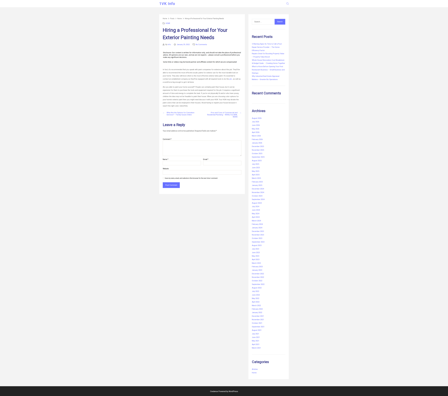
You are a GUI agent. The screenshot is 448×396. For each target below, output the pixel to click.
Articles (255, 369)
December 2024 (258, 189)
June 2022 (256, 295)
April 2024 (255, 217)
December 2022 (258, 274)
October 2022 (257, 281)
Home (168, 23)
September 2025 (258, 157)
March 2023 (256, 263)
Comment (167, 139)
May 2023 (255, 256)
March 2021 (256, 348)
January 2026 (257, 143)
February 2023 (257, 267)
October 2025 (257, 153)
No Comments (201, 44)
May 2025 (255, 171)
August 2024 (257, 203)
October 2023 (257, 238)
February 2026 (257, 139)
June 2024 (256, 210)
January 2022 (257, 312)
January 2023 (257, 270)
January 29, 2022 (183, 44)
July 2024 (255, 206)
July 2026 (255, 122)
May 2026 (255, 129)
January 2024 (257, 228)
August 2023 (257, 245)
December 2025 (258, 146)
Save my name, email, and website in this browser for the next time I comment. (191, 178)
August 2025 (257, 161)
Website (166, 169)
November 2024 (258, 192)
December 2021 (258, 316)
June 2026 (256, 125)
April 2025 (255, 175)
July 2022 (255, 291)
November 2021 (258, 320)
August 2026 (257, 118)
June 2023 (256, 252)
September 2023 (258, 242)
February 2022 (257, 309)
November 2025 (258, 150)
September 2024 (258, 199)
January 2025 (257, 185)
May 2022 (255, 298)
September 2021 (258, 327)
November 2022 (258, 277)
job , (231, 79)
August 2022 (257, 288)
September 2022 (258, 284)
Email (205, 159)
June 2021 (256, 337)
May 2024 (255, 214)
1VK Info (167, 3)
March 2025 (256, 178)
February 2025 (257, 182)
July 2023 (255, 249)
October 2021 (257, 323)
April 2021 (255, 344)
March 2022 (256, 305)
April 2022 (255, 302)
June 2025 (256, 168)
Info (169, 44)
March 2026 (256, 136)
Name (165, 159)
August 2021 (257, 330)
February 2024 (257, 224)
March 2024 (256, 221)
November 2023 (258, 235)
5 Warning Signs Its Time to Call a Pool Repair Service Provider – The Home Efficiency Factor (267, 47)
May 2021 (255, 341)
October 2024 (257, 196)
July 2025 (255, 164)
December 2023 (258, 231)
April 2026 (255, 132)
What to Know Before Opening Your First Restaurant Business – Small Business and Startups (268, 69)
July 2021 (255, 334)
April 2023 (255, 259)
